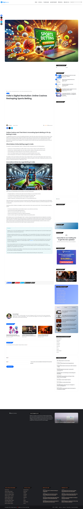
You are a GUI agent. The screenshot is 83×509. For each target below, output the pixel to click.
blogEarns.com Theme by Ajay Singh (23, 507)
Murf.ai (58, 352)
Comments (74, 307)
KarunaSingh (10, 125)
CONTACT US (67, 2)
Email (7, 361)
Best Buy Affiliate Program (61, 302)
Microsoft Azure (59, 338)
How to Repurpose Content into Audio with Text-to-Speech (69, 76)
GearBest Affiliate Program (61, 296)
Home (8, 91)
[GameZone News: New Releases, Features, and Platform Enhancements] (29, 330)
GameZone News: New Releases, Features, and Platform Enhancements (29, 335)
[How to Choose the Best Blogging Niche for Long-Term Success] (58, 330)
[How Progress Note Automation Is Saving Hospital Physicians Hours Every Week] (58, 316)
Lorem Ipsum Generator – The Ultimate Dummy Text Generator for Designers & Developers (69, 94)
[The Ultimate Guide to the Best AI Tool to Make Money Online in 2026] (58, 90)
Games (10, 91)
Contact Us (64, 507)
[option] (66, 276)
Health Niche (7, 489)
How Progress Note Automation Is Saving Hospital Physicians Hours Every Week (69, 316)
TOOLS (40, 2)
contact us (31, 240)
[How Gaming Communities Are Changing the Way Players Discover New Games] (58, 325)
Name (7, 357)
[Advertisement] (41, 12)
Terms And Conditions (74, 507)
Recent (58, 307)
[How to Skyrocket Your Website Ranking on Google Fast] (58, 312)
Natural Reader (59, 350)
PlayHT (58, 349)
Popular (65, 307)
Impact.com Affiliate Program (61, 293)
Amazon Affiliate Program (61, 300)
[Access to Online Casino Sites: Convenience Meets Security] (45, 330)
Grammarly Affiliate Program (61, 291)
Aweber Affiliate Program (60, 290)
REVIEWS (60, 2)
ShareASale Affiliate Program (61, 299)
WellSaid (58, 341)
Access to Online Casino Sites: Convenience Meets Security (43, 335)
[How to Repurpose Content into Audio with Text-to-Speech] (58, 76)
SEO (36, 2)
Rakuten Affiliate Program (61, 297)
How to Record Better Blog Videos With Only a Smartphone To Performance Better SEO (69, 320)
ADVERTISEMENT (54, 2)
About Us (60, 507)
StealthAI (58, 344)
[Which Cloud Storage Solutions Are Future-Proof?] (58, 81)
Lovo (57, 347)
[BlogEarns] (5, 2)
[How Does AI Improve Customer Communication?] (58, 86)
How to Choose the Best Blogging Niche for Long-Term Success (69, 329)
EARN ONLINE (46, 2)
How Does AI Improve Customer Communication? (67, 85)
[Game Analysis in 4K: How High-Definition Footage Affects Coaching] (13, 330)
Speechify (58, 346)
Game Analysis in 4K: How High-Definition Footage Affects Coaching (12, 335)
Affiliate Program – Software (61, 294)
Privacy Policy (69, 507)
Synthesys (58, 343)
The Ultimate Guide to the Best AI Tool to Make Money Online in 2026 (69, 90)
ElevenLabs (58, 340)
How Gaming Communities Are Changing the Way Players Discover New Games (69, 325)
